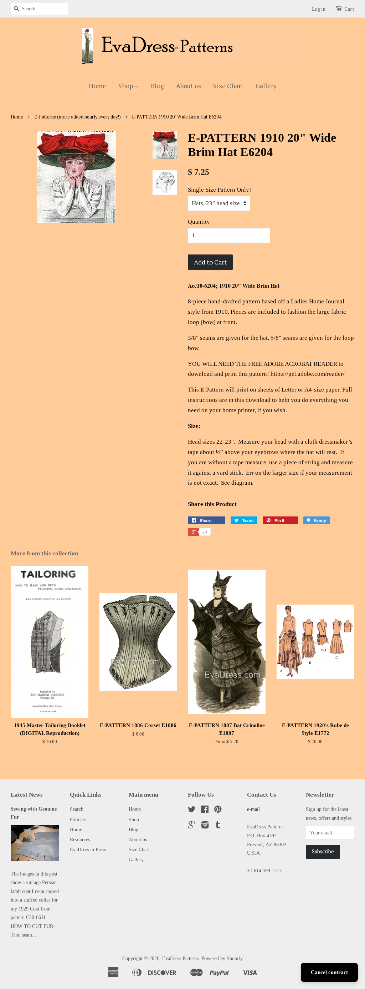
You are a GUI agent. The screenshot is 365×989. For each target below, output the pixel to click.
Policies (78, 819)
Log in (318, 8)
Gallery (266, 85)
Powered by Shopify (222, 958)
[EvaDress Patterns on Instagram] (205, 826)
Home (97, 85)
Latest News (27, 794)
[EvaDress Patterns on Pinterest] (218, 810)
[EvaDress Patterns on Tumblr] (218, 826)
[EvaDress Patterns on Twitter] (192, 810)
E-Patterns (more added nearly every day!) (77, 117)
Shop (126, 85)
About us (188, 85)
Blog (157, 85)
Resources (80, 839)
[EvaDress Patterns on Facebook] (205, 810)
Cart (349, 8)
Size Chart (228, 85)
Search (76, 809)
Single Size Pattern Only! (219, 189)
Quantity (199, 221)
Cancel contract (329, 972)
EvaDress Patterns (180, 958)
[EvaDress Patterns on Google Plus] (192, 826)
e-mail (253, 809)
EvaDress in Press (88, 849)
